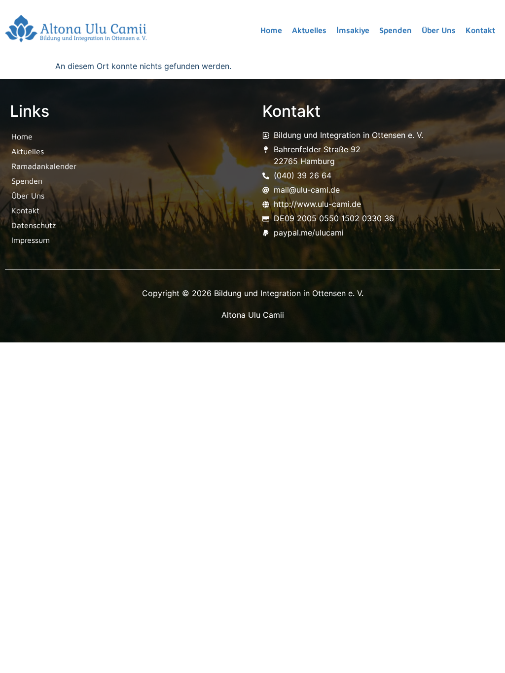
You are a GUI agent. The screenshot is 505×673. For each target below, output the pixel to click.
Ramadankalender (43, 166)
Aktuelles (309, 30)
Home (271, 30)
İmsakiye (352, 30)
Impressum (30, 240)
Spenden (395, 30)
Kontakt (480, 30)
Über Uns (439, 30)
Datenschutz (33, 225)
